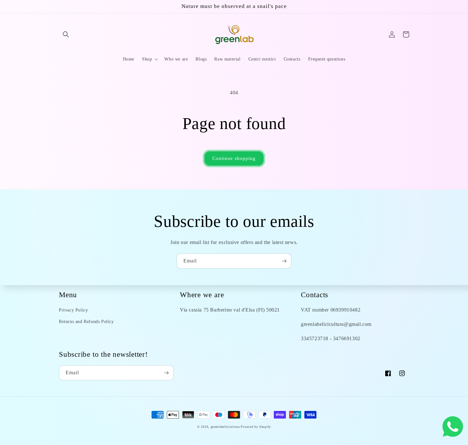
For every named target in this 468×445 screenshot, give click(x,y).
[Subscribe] (284, 261)
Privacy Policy (73, 310)
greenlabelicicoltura (225, 426)
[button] (66, 34)
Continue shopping (234, 158)
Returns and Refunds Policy (86, 321)
